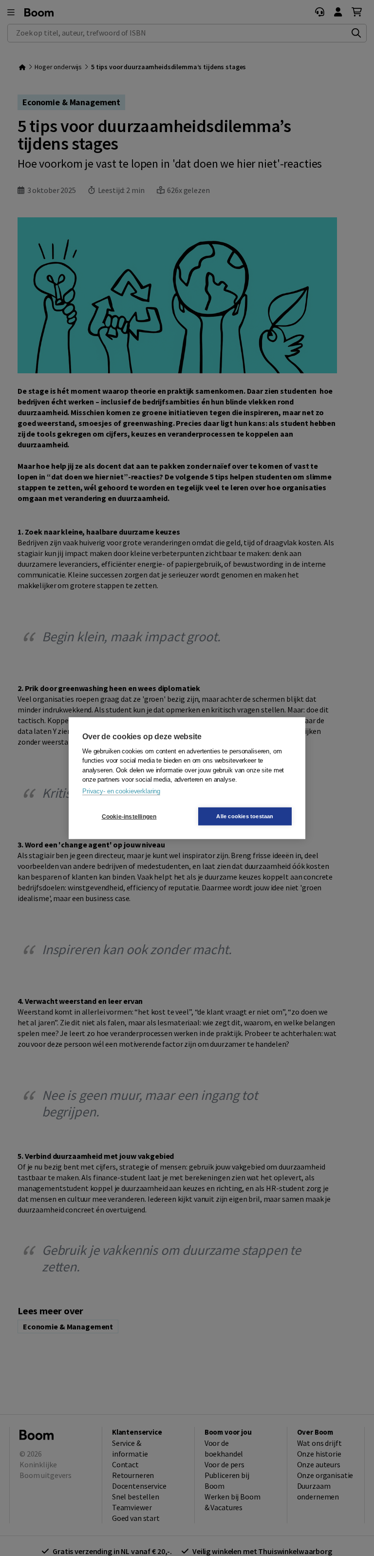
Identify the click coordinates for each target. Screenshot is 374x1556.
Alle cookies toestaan (244, 816)
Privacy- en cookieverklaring (121, 790)
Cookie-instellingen (129, 816)
